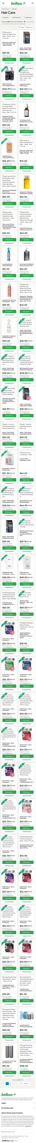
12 (21, 1083)
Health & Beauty (5, 9)
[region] (18, 17)
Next (26, 1083)
